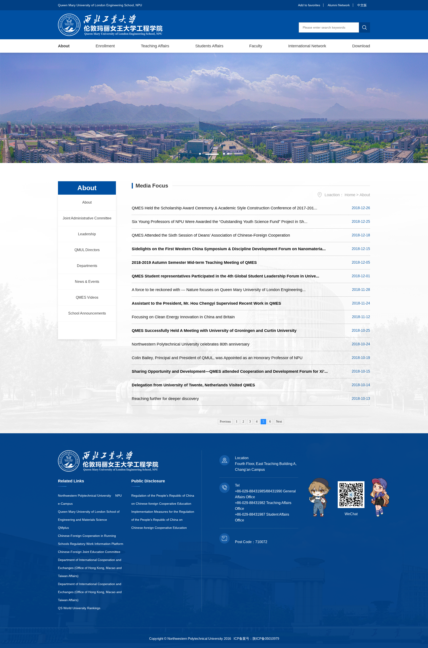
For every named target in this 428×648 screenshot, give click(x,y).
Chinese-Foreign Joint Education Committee (89, 552)
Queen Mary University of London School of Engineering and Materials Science (88, 515)
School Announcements (87, 313)
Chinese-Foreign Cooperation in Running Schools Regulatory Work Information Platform (90, 540)
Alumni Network (339, 5)
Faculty (255, 46)
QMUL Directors (87, 250)
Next (279, 421)
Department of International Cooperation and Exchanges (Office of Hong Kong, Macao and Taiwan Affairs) (90, 568)
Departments (87, 266)
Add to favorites (309, 5)
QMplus (63, 527)
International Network (307, 46)
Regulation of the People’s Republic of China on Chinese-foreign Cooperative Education (162, 499)
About (64, 46)
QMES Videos (87, 297)
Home (350, 195)
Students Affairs (209, 46)
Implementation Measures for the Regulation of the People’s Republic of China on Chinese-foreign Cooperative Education (162, 519)
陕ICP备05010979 (266, 638)
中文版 (362, 5)
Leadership (87, 234)
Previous (225, 421)
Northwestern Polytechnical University (84, 495)
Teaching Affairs (155, 46)
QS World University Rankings (79, 608)
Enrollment (105, 46)
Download (361, 46)
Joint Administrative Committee (87, 218)
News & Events (87, 281)
